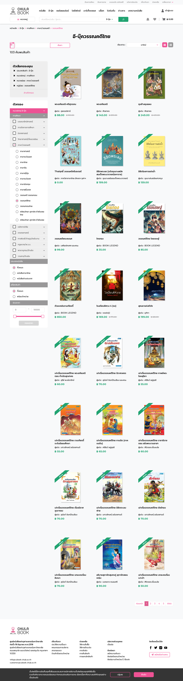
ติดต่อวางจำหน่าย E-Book (118, 659)
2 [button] (150, 603)
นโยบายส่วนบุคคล (114, 641)
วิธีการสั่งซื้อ (84, 644)
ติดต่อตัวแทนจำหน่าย (116, 656)
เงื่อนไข (110, 644)
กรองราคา (29, 323)
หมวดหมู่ (24, 19)
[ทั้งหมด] (15, 267)
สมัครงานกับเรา (113, 653)
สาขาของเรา (57, 650)
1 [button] (146, 603)
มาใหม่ (143, 45)
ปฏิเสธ (120, 674)
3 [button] (154, 603)
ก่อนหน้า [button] (139, 603)
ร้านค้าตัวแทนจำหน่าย (60, 653)
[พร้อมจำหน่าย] (15, 296)
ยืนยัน (143, 674)
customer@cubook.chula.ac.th (23, 662)
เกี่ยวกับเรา (56, 641)
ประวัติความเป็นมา (59, 644)
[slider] (14, 316)
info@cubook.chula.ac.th (20, 659)
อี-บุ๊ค (108, 19)
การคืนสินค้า (85, 653)
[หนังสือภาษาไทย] (15, 273)
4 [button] (159, 603)
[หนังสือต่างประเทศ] (15, 278)
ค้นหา (60, 45)
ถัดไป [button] (169, 603)
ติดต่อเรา (111, 650)
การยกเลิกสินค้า (86, 656)
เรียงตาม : (121, 45)
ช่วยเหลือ (83, 641)
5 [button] (163, 603)
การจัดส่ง (83, 650)
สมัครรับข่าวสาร (161, 654)
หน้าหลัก (13, 28)
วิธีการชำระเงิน (85, 647)
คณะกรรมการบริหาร (60, 647)
